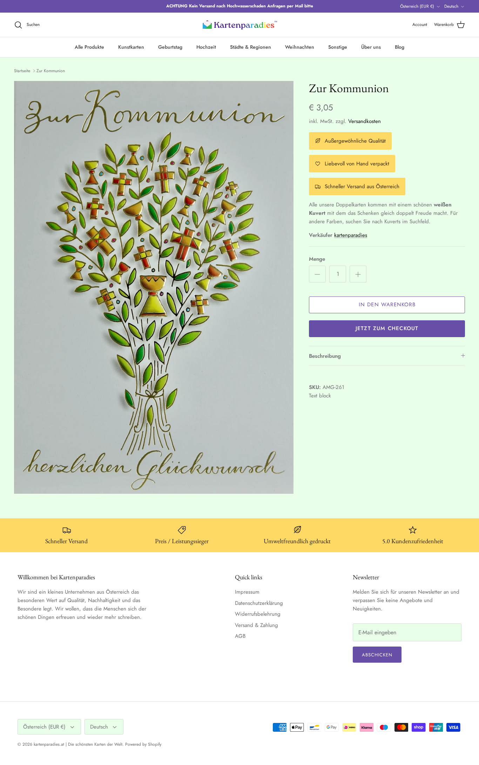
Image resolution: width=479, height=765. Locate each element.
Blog (399, 46)
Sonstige (337, 46)
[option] (154, 287)
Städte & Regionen (250, 46)
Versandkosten (364, 121)
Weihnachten (299, 46)
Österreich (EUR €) (417, 6)
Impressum (247, 592)
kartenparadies (350, 235)
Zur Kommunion (50, 71)
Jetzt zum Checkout (387, 328)
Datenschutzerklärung (259, 603)
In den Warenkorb (387, 304)
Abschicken (377, 654)
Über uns (371, 46)
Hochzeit (206, 46)
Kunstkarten (131, 46)
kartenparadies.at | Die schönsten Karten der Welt (78, 744)
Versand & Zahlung (256, 625)
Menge (317, 259)
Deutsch (451, 6)
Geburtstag (170, 46)
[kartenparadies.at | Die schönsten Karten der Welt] (239, 25)
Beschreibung (325, 356)
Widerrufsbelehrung (258, 614)
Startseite (22, 71)
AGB (240, 636)
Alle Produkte (89, 46)
